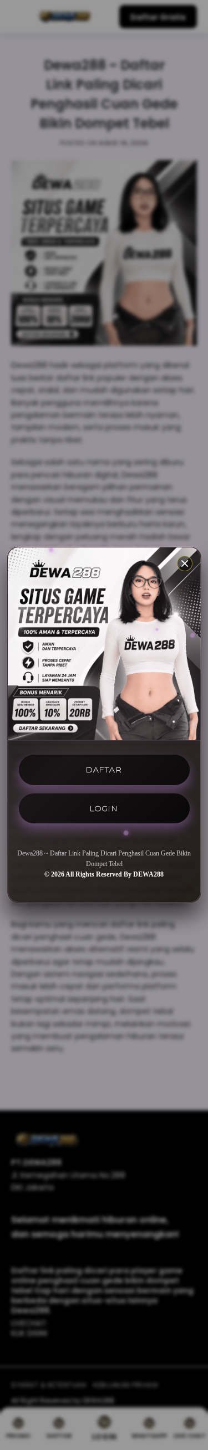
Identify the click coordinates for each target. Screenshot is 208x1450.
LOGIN (104, 808)
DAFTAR (104, 770)
